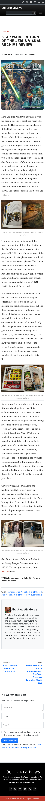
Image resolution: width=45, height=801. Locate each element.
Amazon (5, 571)
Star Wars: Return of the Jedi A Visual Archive (21, 594)
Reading (5, 31)
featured (11, 592)
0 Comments (30, 54)
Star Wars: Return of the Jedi (29, 592)
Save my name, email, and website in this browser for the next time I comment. (22, 733)
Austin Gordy (7, 54)
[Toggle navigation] (40, 12)
